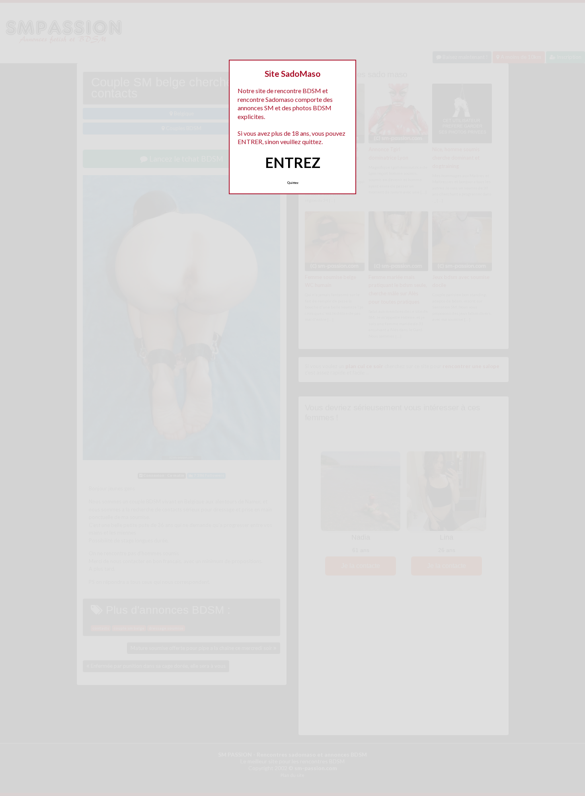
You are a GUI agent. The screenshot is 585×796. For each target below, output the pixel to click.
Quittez (292, 183)
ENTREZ (292, 162)
